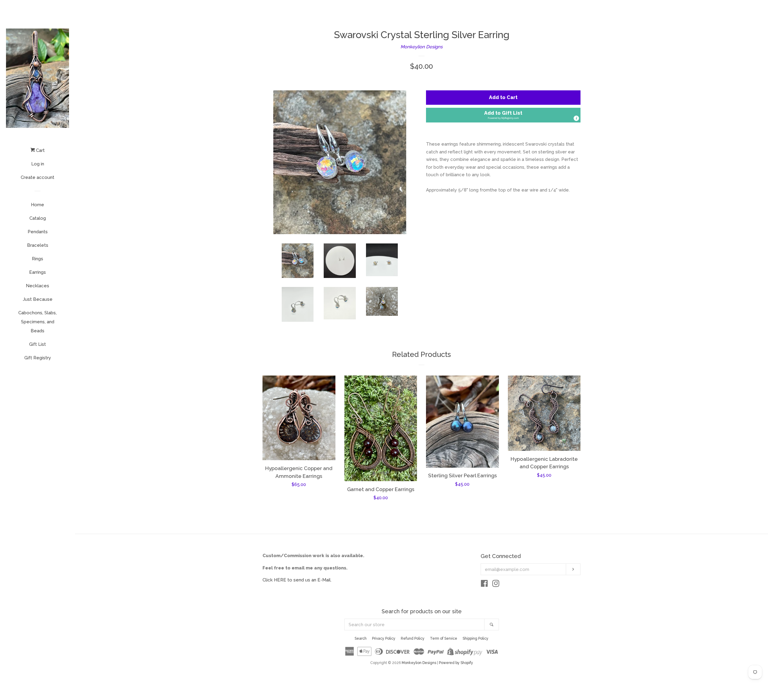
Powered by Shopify (456, 663)
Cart (40, 150)
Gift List (37, 344)
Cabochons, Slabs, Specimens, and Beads (37, 321)
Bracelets (37, 245)
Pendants (38, 231)
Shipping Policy (475, 638)
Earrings (37, 272)
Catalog (37, 218)
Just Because (37, 299)
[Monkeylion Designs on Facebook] (484, 584)
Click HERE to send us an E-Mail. (297, 580)
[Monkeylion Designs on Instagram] (496, 584)
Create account (37, 177)
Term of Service (443, 638)
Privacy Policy (383, 638)
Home (37, 204)
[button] (503, 115)
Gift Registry (37, 358)
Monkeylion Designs (421, 47)
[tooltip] (576, 118)
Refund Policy (412, 638)
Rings (37, 258)
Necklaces (37, 285)
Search (361, 638)
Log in (37, 164)
